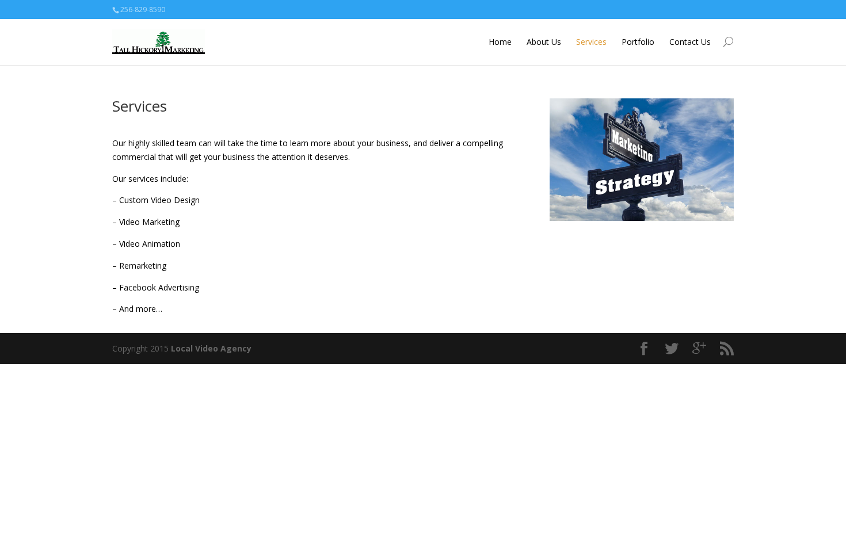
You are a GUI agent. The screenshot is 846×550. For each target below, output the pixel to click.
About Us (544, 41)
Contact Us (690, 41)
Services (591, 41)
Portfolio (638, 41)
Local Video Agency (211, 348)
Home (500, 41)
